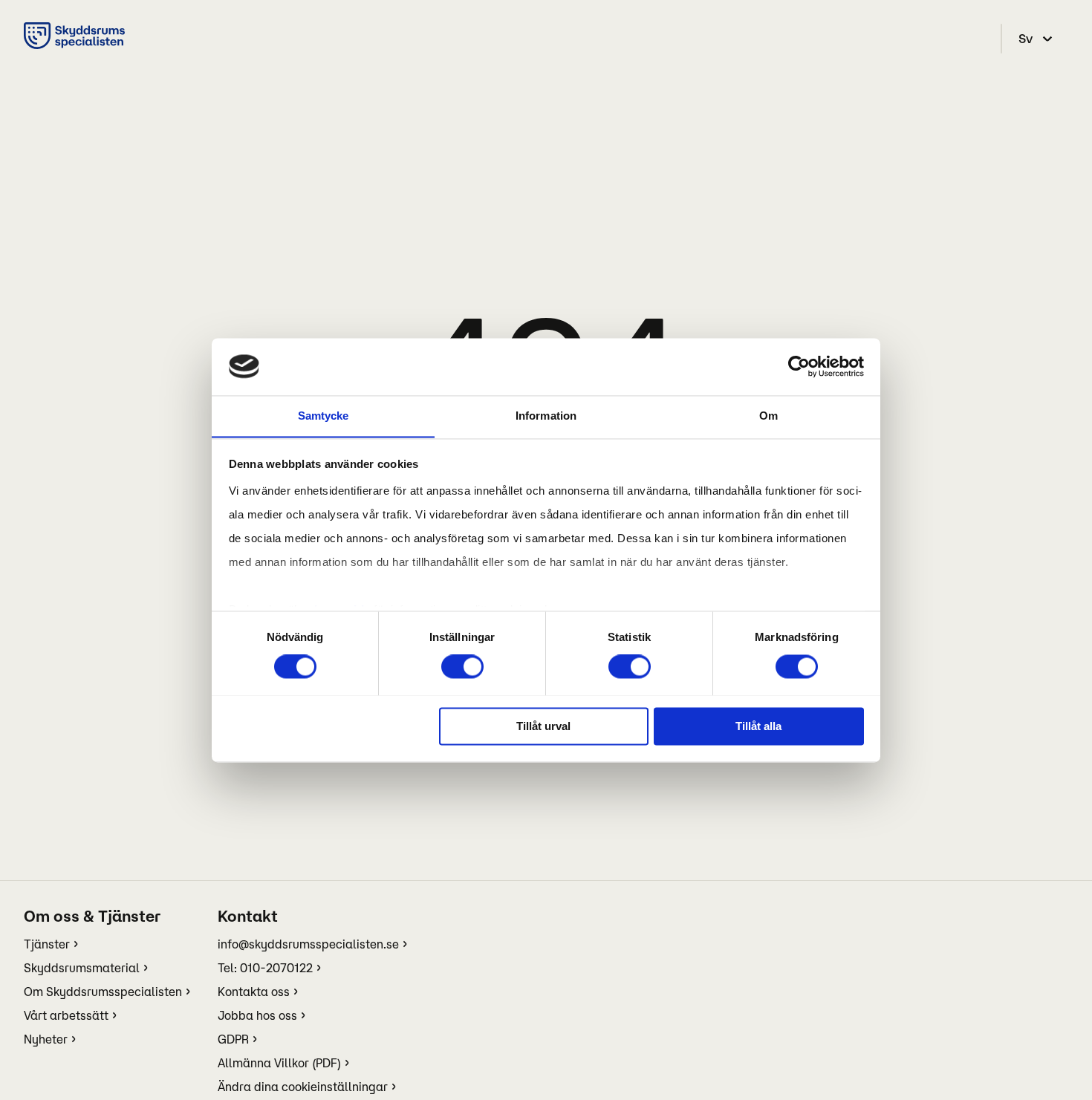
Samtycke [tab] (323, 415)
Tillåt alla (758, 726)
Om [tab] (768, 415)
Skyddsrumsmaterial (82, 967)
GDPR (233, 1039)
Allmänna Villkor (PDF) (279, 1063)
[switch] (462, 666)
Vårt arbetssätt (66, 1015)
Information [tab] (546, 415)
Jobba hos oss (257, 1015)
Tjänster (47, 944)
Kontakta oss (254, 991)
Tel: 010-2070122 (265, 967)
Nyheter (46, 1039)
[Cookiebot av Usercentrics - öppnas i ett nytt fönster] (799, 366)
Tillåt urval (543, 726)
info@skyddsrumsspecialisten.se (308, 944)
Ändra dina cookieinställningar (303, 1086)
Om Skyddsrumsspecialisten (103, 991)
